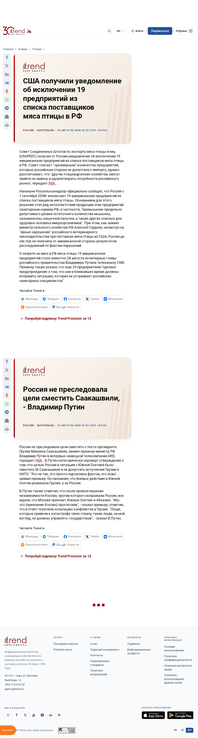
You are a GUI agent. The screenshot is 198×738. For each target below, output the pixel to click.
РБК (52, 183)
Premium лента (62, 649)
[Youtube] (33, 715)
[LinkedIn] (50, 715)
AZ (182, 730)
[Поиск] (109, 31)
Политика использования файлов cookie (174, 679)
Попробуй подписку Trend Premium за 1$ (57, 318)
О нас (93, 643)
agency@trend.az (14, 689)
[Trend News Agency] (15, 641)
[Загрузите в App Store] (153, 715)
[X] (25, 715)
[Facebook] (16, 715)
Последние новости (65, 643)
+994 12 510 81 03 (15, 684)
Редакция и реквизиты (104, 649)
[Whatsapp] (8, 715)
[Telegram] (42, 715)
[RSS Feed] (59, 715)
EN (175, 730)
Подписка (133, 643)
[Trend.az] (17, 31)
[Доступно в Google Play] (180, 715)
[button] (6, 57)
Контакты (96, 655)
